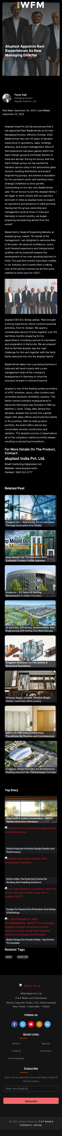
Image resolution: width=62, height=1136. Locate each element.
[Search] (56, 5)
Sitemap (38, 1125)
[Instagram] (39, 1024)
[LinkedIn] (47, 1024)
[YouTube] (31, 1024)
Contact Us (16, 1051)
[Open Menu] (5, 5)
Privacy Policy (46, 1051)
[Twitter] (23, 1024)
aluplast (9, 957)
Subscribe (46, 1043)
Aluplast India (22, 957)
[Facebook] (14, 1024)
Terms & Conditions (16, 1058)
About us (16, 1043)
